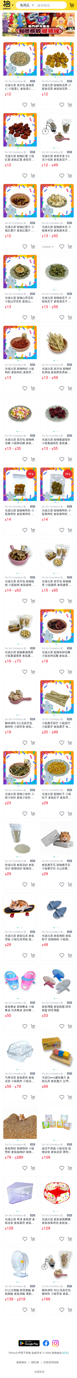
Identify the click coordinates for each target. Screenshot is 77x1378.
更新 (65, 1353)
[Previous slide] (5, 59)
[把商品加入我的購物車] (32, 104)
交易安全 (39, 1371)
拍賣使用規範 (51, 1362)
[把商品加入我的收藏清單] (25, 104)
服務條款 (21, 1362)
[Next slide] (34, 59)
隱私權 (35, 1362)
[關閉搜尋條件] (33, 5)
